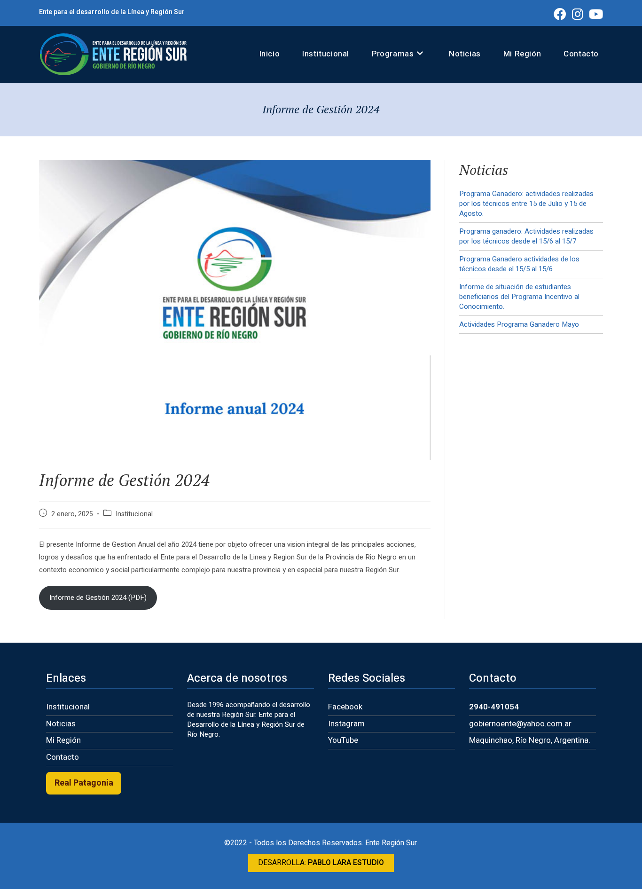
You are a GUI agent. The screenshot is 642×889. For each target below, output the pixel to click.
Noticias (61, 724)
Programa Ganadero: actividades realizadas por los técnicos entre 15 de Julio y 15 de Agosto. (526, 204)
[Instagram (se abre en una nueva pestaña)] (577, 14)
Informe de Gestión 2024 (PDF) (98, 597)
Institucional (134, 514)
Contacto (62, 757)
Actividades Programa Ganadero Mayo (519, 324)
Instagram (346, 724)
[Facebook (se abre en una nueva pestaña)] (560, 14)
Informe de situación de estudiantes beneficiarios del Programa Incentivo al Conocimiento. (519, 297)
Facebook (345, 707)
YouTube (343, 740)
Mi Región (63, 740)
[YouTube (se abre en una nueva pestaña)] (594, 14)
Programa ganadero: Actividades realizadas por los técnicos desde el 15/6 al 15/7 (526, 236)
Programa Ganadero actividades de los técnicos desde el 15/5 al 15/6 (519, 264)
